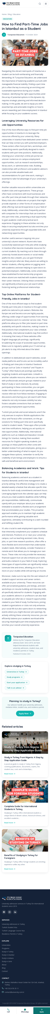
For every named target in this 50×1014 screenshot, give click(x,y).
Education (16, 14)
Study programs (13, 677)
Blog (10, 14)
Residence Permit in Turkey (12, 934)
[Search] (39, 3)
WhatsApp (25, 1012)
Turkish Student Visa (9, 927)
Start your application (16, 682)
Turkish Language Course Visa (13, 931)
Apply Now (23, 713)
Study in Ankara (7, 958)
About (4, 965)
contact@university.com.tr (14, 992)
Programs (5, 948)
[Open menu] (45, 3)
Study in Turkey (7, 952)
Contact (5, 971)
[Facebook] (4, 912)
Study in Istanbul (8, 955)
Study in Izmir (7, 961)
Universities (6, 945)
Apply (42, 1012)
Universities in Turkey (15, 672)
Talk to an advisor (14, 688)
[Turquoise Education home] (11, 4)
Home (4, 14)
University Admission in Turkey (13, 924)
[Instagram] (9, 912)
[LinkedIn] (15, 912)
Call (8, 1012)
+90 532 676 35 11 (12, 988)
